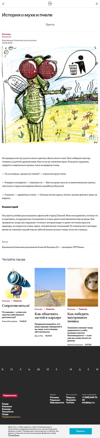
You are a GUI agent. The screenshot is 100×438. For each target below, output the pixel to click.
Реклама (54, 398)
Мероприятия (57, 403)
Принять (80, 431)
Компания (7, 407)
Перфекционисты (11, 417)
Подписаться (10, 396)
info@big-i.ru (88, 403)
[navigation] (25, 406)
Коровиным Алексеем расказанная (19, 41)
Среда (5, 414)
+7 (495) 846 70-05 (90, 399)
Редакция (55, 400)
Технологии (8, 412)
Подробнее (13, 435)
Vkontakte (71, 400)
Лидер (5, 404)
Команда (6, 409)
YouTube (70, 403)
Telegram (70, 398)
